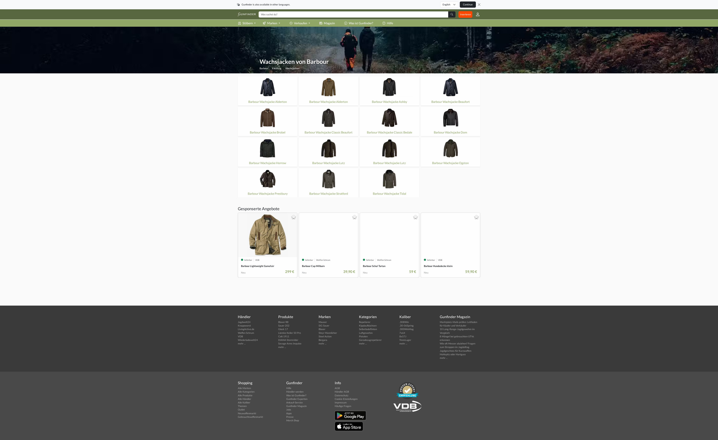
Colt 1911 (283, 336)
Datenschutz (341, 395)
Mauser (323, 322)
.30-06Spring (406, 325)
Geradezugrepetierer (370, 339)
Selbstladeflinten (368, 329)
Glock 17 (283, 329)
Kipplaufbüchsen (368, 325)
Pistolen (363, 336)
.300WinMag (406, 329)
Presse (290, 416)
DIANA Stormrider (288, 339)
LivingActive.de (246, 329)
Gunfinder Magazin (296, 406)
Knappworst (244, 325)
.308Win (404, 322)
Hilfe (390, 23)
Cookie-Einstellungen (346, 398)
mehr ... (242, 343)
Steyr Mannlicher (328, 332)
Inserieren (465, 14)
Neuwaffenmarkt (247, 413)
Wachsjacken (292, 68)
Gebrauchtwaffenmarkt (250, 416)
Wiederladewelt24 (248, 339)
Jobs (288, 409)
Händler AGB (342, 391)
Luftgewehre (366, 332)
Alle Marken (244, 388)
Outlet (241, 409)
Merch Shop (292, 420)
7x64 (402, 332)
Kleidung (276, 68)
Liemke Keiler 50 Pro (289, 332)
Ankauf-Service (294, 402)
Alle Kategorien (246, 391)
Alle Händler (244, 398)
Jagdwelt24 (244, 322)
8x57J (402, 336)
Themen (242, 406)
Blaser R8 (283, 322)
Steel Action (325, 336)
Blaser (322, 329)
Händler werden (294, 391)
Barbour (264, 68)
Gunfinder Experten (296, 398)
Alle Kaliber (244, 402)
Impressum (341, 402)
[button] (476, 14)
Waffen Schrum (246, 332)
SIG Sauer (324, 325)
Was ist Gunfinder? (361, 23)
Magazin (329, 23)
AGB (337, 388)
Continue (468, 4)
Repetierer (364, 322)
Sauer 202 (283, 325)
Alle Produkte (245, 395)
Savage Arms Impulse (289, 343)
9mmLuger (405, 339)
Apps (289, 413)
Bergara (323, 339)
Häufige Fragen (343, 406)
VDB (240, 336)
